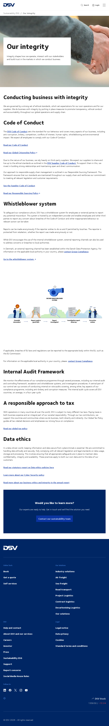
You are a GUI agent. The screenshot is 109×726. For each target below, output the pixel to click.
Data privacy (62, 633)
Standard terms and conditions (71, 646)
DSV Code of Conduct (17, 131)
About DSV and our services (17, 633)
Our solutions (62, 613)
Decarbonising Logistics (67, 607)
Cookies (59, 640)
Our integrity (29, 13)
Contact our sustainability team (54, 518)
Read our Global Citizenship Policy (19, 152)
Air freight (61, 577)
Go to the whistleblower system (18, 259)
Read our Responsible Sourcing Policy (20, 193)
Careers (7, 640)
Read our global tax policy (15, 428)
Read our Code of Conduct (15, 145)
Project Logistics (64, 595)
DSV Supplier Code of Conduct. (61, 163)
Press (6, 652)
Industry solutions (65, 571)
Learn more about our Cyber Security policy (23, 475)
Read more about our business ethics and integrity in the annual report (36, 482)
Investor (7, 646)
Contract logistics (64, 601)
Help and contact (12, 628)
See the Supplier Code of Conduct (19, 185)
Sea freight (61, 583)
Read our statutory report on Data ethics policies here (28, 467)
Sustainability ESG (11, 13)
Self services (10, 583)
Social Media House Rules (16, 676)
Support (7, 664)
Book (6, 571)
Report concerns (12, 670)
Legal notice (61, 628)
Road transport (63, 589)
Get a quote (9, 577)
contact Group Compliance (76, 251)
